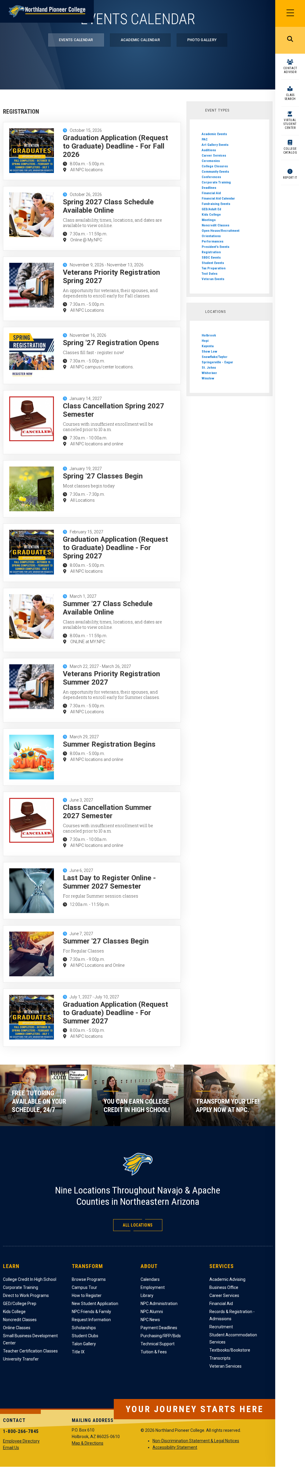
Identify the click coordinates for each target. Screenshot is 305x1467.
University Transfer (21, 1359)
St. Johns (209, 367)
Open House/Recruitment (220, 230)
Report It (290, 178)
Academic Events (214, 134)
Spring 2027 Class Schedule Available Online (108, 206)
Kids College (211, 214)
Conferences (211, 177)
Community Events (215, 171)
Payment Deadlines (159, 1327)
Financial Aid (211, 193)
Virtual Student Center (290, 124)
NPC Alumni (152, 1311)
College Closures (215, 166)
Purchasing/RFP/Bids (161, 1335)
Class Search (290, 97)
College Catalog (290, 151)
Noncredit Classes (215, 225)
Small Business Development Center (30, 1339)
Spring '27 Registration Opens (111, 343)
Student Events (213, 263)
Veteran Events (213, 279)
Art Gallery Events (215, 145)
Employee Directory (21, 1441)
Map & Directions (87, 1443)
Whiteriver (209, 373)
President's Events (215, 247)
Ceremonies (211, 161)
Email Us (11, 1447)
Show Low (209, 351)
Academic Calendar (140, 40)
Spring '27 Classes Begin (103, 476)
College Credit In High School (29, 1279)
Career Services (214, 155)
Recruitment (221, 1326)
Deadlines (209, 188)
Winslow (208, 378)
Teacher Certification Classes (30, 1351)
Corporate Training (216, 182)
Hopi (205, 341)
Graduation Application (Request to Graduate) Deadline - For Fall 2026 (115, 146)
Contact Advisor (290, 70)
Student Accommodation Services (233, 1338)
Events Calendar (76, 40)
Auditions (209, 150)
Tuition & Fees (154, 1351)
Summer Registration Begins (109, 744)
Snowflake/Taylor (215, 357)
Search (290, 40)
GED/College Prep (19, 1303)
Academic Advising (227, 1279)
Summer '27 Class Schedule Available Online (107, 608)
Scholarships (84, 1327)
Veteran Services (225, 1366)
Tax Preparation (213, 268)
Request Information (91, 1319)
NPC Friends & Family (91, 1311)
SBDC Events (211, 257)
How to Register (87, 1295)
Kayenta (208, 346)
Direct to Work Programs (26, 1295)
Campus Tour (84, 1287)
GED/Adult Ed (211, 209)
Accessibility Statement (174, 1447)
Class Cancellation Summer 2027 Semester (107, 811)
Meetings (209, 220)
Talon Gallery (84, 1343)
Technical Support (158, 1343)
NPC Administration (159, 1303)
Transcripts (220, 1358)
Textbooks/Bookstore (229, 1350)
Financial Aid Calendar (218, 198)
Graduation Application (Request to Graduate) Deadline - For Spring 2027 (115, 547)
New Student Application (95, 1303)
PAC (205, 139)
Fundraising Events (216, 204)
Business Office (223, 1287)
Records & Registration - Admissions (232, 1315)
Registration (211, 252)
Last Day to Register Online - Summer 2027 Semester (109, 882)
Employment (153, 1287)
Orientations (211, 236)
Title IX (78, 1351)
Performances (212, 241)
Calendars (150, 1279)
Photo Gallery (202, 40)
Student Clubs (85, 1335)
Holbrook (209, 335)
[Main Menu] (290, 13)
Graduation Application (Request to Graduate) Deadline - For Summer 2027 (115, 1012)
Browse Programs (89, 1279)
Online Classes (16, 1327)
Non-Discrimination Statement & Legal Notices (195, 1440)
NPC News (150, 1319)
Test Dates (209, 273)
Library (147, 1295)
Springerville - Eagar (217, 362)
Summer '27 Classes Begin (106, 941)
